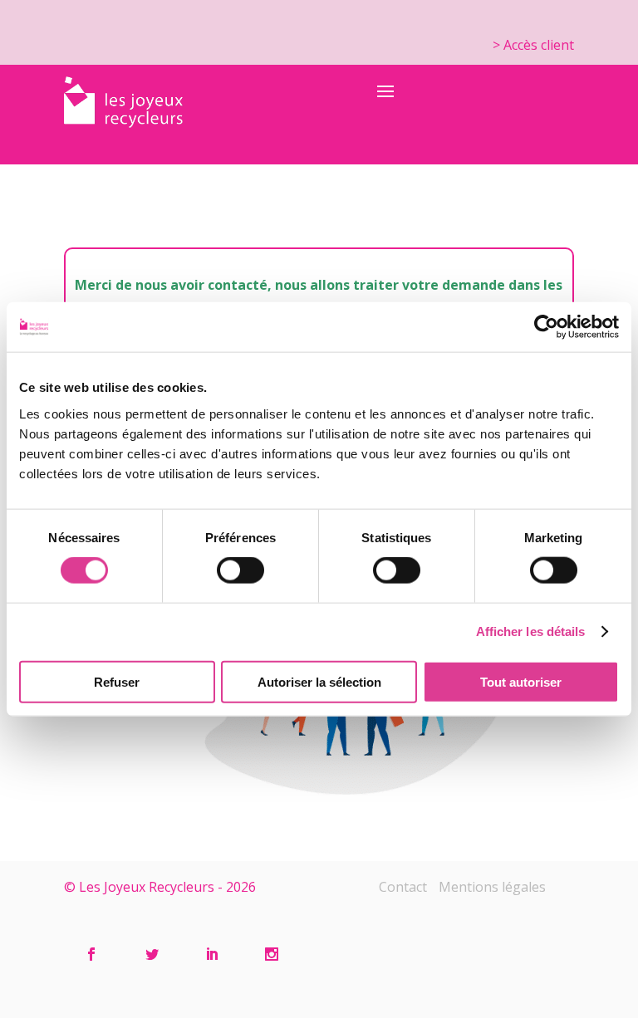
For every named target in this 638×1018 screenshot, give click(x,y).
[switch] (240, 570)
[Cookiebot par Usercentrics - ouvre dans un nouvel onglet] (546, 327)
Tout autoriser (521, 681)
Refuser (117, 681)
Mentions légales (492, 887)
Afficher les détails (531, 631)
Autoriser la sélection (319, 681)
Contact (403, 887)
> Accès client (533, 45)
